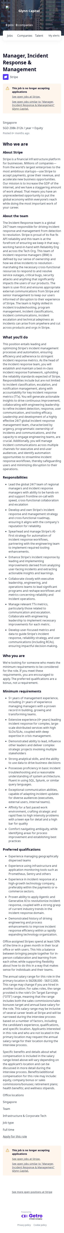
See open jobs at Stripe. (26, 96)
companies (24, 36)
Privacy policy (24, 1225)
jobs (10, 36)
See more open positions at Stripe (32, 1192)
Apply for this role (15, 1136)
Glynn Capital (29, 11)
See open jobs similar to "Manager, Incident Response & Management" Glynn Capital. (33, 105)
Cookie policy (40, 1225)
